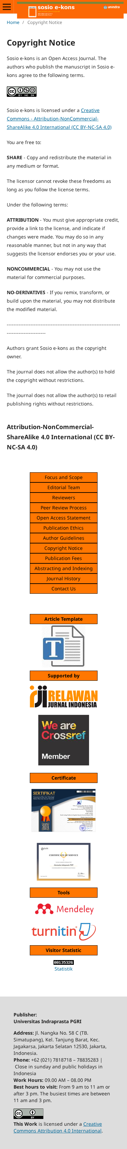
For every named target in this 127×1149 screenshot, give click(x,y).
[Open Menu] (7, 6)
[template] (64, 666)
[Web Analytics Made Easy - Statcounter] (63, 962)
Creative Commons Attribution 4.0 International (58, 1127)
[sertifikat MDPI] (63, 860)
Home (13, 22)
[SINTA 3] (63, 810)
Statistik (63, 968)
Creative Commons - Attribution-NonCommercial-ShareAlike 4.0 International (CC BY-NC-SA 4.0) (59, 118)
